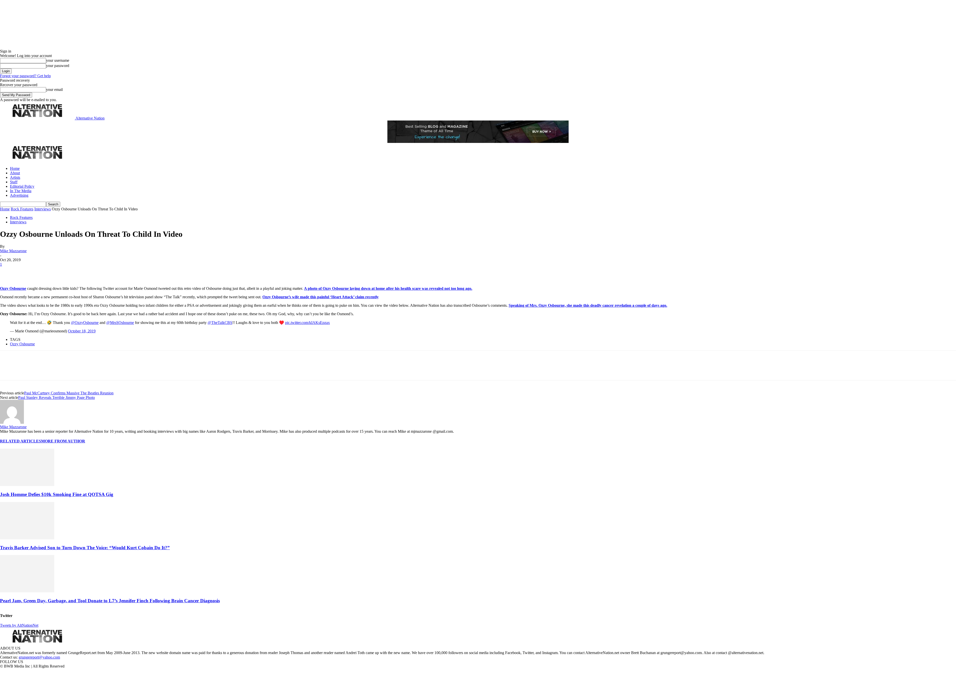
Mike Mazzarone (13, 251)
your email (54, 89)
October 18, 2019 (82, 331)
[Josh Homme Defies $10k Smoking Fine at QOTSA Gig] (27, 485)
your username (57, 60)
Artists (15, 177)
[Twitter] (25, 272)
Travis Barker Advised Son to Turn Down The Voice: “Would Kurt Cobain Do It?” (85, 547)
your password (57, 65)
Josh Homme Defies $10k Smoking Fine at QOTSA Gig (56, 494)
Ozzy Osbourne (13, 288)
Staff (13, 182)
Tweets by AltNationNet (19, 625)
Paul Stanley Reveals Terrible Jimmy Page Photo (56, 397)
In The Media (20, 191)
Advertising (19, 195)
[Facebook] (8, 272)
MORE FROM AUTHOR (63, 441)
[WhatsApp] (60, 272)
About (15, 173)
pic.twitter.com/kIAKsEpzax (307, 322)
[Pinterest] (43, 272)
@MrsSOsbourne (120, 322)
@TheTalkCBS (220, 322)
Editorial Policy (22, 186)
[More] (78, 272)
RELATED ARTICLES (20, 441)
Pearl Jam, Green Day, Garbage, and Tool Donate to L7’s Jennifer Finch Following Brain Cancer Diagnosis (110, 600)
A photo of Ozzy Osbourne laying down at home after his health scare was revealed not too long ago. (388, 288)
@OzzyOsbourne (85, 322)
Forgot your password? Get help (25, 76)
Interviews (42, 209)
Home (15, 168)
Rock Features (22, 209)
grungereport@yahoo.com (39, 657)
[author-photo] (12, 422)
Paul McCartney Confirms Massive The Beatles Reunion (69, 393)
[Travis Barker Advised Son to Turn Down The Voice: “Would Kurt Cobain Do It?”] (27, 538)
